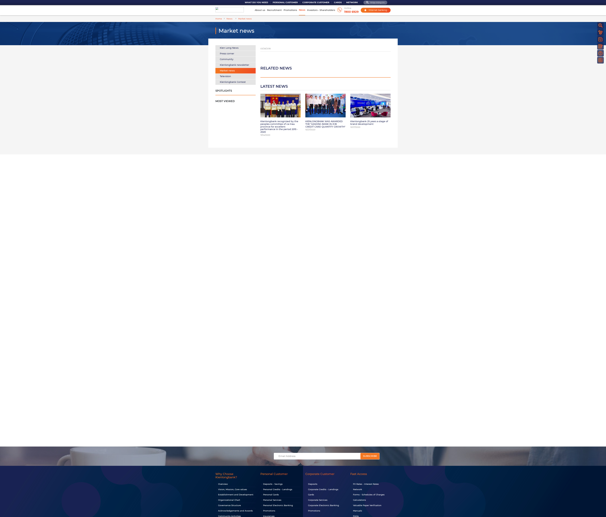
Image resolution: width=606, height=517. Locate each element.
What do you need (256, 2)
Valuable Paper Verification (367, 505)
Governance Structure (229, 505)
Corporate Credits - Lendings (323, 489)
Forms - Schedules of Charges (369, 494)
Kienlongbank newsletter (234, 65)
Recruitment (274, 10)
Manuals (357, 510)
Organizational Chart (229, 500)
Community (226, 59)
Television (225, 76)
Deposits (312, 484)
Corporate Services (317, 500)
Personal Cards (271, 494)
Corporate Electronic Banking (323, 505)
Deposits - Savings (273, 484)
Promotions (290, 10)
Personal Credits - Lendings (277, 489)
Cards (338, 2)
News (302, 10)
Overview (223, 484)
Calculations (359, 500)
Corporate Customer (315, 2)
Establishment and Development (235, 494)
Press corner (227, 53)
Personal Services (272, 500)
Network (352, 2)
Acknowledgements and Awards (235, 510)
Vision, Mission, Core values (232, 489)
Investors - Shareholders (321, 10)
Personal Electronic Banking (278, 505)
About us (260, 10)
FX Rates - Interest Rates (366, 484)
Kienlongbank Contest (233, 82)
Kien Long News (229, 47)
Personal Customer (285, 2)
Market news (227, 70)
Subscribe (370, 455)
